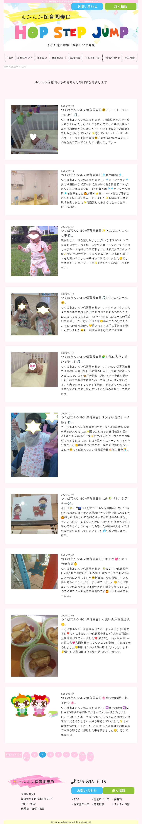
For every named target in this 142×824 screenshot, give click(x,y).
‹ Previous (27, 756)
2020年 (14, 67)
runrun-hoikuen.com (62, 822)
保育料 (118, 799)
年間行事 (75, 58)
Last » (90, 756)
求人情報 (129, 58)
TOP (10, 58)
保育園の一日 (81, 804)
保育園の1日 (58, 58)
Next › (82, 756)
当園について (25, 58)
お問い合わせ (112, 58)
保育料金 (42, 58)
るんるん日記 (92, 58)
